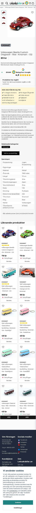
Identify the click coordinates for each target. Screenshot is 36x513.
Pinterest (23, 452)
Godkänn (18, 502)
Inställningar (18, 508)
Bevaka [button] (8, 261)
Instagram (23, 442)
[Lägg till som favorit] (29, 3)
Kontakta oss (6, 462)
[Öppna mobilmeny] (2, 3)
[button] (26, 3)
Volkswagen (5, 147)
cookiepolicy (13, 490)
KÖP (8, 417)
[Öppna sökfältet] (7, 3)
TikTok (22, 447)
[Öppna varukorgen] (32, 3)
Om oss (20, 465)
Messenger (24, 449)
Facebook (23, 440)
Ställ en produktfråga (10, 153)
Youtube (23, 444)
